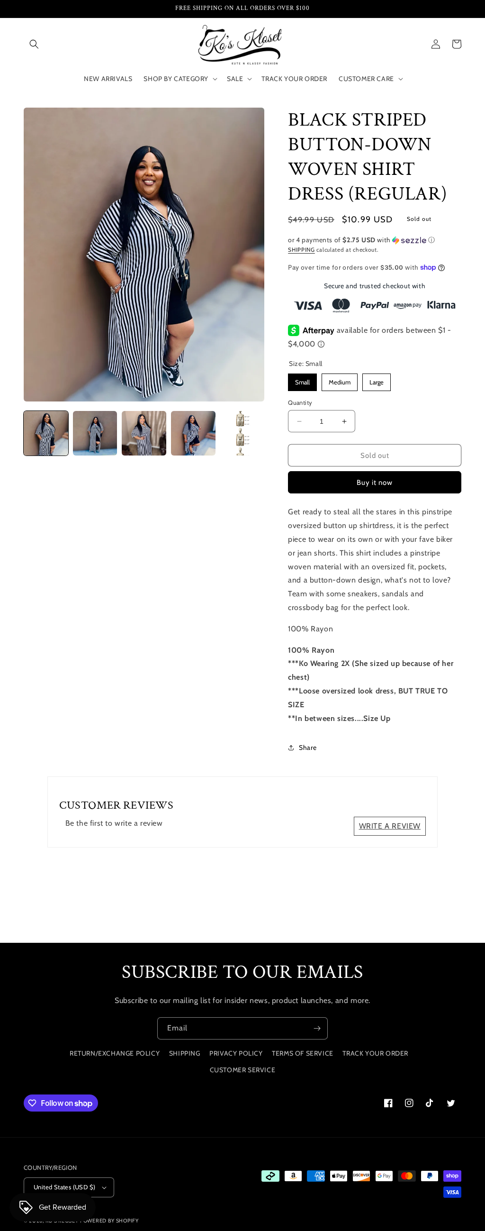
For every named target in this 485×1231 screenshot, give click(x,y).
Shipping (301, 249)
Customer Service (243, 1070)
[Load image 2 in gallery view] (95, 433)
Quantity (300, 402)
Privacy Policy (235, 1053)
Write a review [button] (390, 825)
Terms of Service (302, 1053)
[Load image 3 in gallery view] (144, 433)
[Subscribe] (316, 1028)
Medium (339, 380)
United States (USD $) (64, 1187)
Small (302, 380)
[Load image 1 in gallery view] (46, 433)
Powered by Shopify (109, 1220)
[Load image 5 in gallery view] (242, 433)
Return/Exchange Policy (115, 1053)
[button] (34, 44)
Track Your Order (375, 1053)
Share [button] (307, 747)
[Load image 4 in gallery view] (193, 433)
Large (376, 380)
